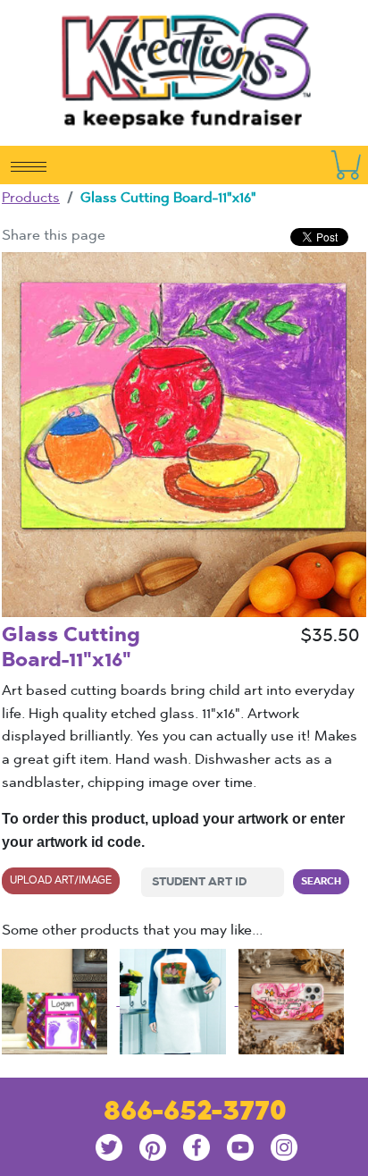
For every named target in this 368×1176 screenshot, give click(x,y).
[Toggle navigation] (28, 165)
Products (31, 197)
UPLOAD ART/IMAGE (61, 880)
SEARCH (321, 881)
